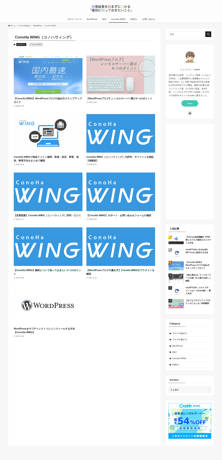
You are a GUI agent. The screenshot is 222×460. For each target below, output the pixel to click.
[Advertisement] (189, 171)
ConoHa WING (179, 358)
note (190, 103)
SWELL (175, 364)
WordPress (21, 44)
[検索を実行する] (208, 34)
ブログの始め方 (179, 333)
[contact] (190, 113)
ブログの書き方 (179, 339)
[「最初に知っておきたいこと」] (111, 8)
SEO (174, 352)
